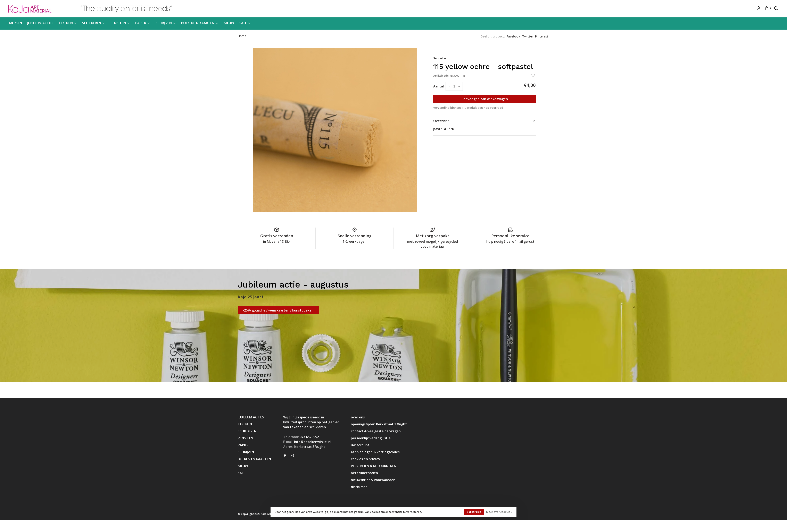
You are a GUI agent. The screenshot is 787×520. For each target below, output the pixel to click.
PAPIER (140, 23)
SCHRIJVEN (164, 23)
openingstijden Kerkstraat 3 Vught (379, 424)
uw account (360, 445)
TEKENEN (66, 23)
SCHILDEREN (91, 23)
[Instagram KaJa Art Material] (292, 455)
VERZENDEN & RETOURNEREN (373, 466)
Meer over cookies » (499, 512)
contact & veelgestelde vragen (376, 431)
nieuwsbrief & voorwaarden (373, 480)
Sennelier (439, 58)
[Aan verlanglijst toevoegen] (533, 75)
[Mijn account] (759, 9)
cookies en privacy (365, 459)
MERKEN (15, 23)
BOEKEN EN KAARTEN (197, 23)
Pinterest (541, 36)
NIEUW (229, 23)
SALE (243, 23)
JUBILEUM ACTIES (40, 23)
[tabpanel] (335, 130)
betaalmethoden (364, 473)
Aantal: (439, 86)
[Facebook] (285, 455)
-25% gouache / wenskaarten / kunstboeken (278, 310)
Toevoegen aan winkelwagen (484, 99)
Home (242, 36)
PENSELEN (118, 23)
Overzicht (441, 121)
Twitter (527, 36)
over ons (358, 417)
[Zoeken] (776, 9)
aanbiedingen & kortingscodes (375, 452)
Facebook (513, 36)
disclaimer (359, 487)
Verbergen (474, 511)
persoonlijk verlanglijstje (371, 438)
